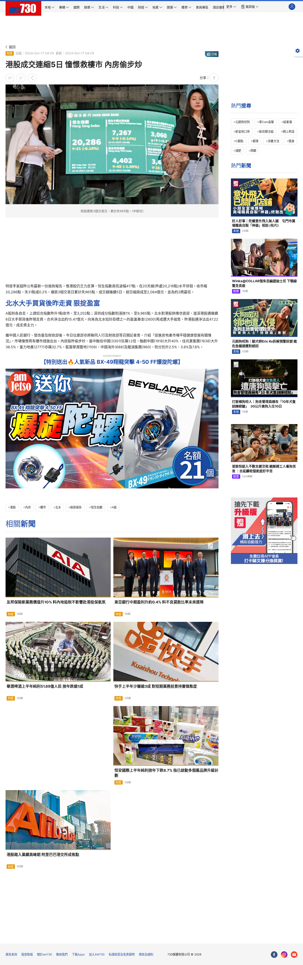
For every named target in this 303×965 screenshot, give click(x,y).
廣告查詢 (11, 954)
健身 (291, 141)
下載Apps (78, 954)
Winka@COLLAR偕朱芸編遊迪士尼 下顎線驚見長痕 (264, 283)
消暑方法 (273, 141)
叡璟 (255, 141)
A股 (114, 507)
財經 (9, 53)
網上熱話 (288, 131)
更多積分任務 (174, 937)
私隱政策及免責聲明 (122, 954)
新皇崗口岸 (242, 131)
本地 (236, 231)
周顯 (253, 150)
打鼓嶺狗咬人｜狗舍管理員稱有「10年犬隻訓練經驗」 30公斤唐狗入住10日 (264, 403)
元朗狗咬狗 (242, 122)
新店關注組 (266, 131)
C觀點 (239, 141)
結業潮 (287, 122)
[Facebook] (274, 954)
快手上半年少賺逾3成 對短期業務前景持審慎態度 (155, 686)
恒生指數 (96, 507)
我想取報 (27, 954)
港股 (13, 507)
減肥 (238, 150)
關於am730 (44, 954)
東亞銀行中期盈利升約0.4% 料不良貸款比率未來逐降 (159, 602)
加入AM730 (96, 954)
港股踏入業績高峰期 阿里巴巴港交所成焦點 (43, 854)
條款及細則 (146, 954)
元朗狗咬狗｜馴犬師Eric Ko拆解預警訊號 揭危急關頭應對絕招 (264, 343)
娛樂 (236, 291)
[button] (231, 6)
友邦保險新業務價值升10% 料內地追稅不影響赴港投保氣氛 (56, 602)
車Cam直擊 (266, 122)
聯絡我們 (62, 954)
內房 (28, 507)
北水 (58, 507)
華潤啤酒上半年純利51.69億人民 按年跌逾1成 (45, 686)
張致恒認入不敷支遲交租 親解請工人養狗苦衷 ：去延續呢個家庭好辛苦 (264, 468)
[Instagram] (284, 954)
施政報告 (76, 507)
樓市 (43, 507)
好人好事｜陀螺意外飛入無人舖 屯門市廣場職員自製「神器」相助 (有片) (263, 223)
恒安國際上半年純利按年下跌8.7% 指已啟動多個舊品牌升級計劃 (166, 773)
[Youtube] (294, 954)
